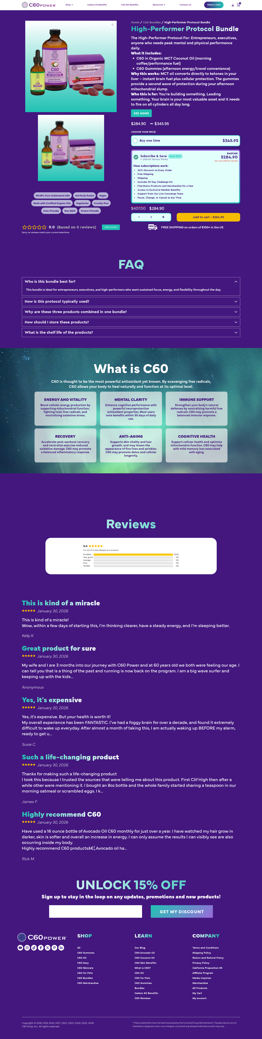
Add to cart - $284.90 (208, 217)
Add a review (111, 227)
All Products (199, 988)
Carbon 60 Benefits (97, 5)
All (78, 948)
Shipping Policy (201, 953)
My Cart (197, 993)
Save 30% (175, 156)
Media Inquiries (201, 978)
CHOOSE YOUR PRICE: (143, 132)
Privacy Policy (200, 963)
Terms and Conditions (205, 948)
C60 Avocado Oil (145, 953)
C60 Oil (81, 958)
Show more (87, 677)
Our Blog (140, 948)
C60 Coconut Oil (145, 958)
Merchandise (200, 983)
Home (135, 22)
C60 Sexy (83, 963)
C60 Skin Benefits (145, 963)
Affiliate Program (202, 973)
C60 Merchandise (88, 983)
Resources (158, 5)
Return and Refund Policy (208, 958)
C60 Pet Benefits (129, 5)
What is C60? (214, 5)
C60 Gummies (85, 953)
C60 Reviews (142, 998)
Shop (68, 5)
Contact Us (185, 5)
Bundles (139, 988)
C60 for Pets (85, 973)
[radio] (185, 140)
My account (199, 998)
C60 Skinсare (85, 968)
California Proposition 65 (207, 968)
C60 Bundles (152, 22)
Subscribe (182, 911)
